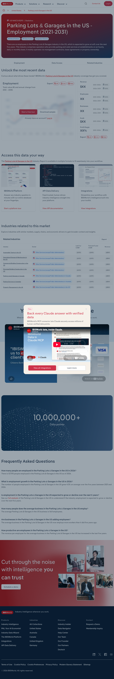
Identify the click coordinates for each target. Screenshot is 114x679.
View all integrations (42, 368)
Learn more (72, 368)
